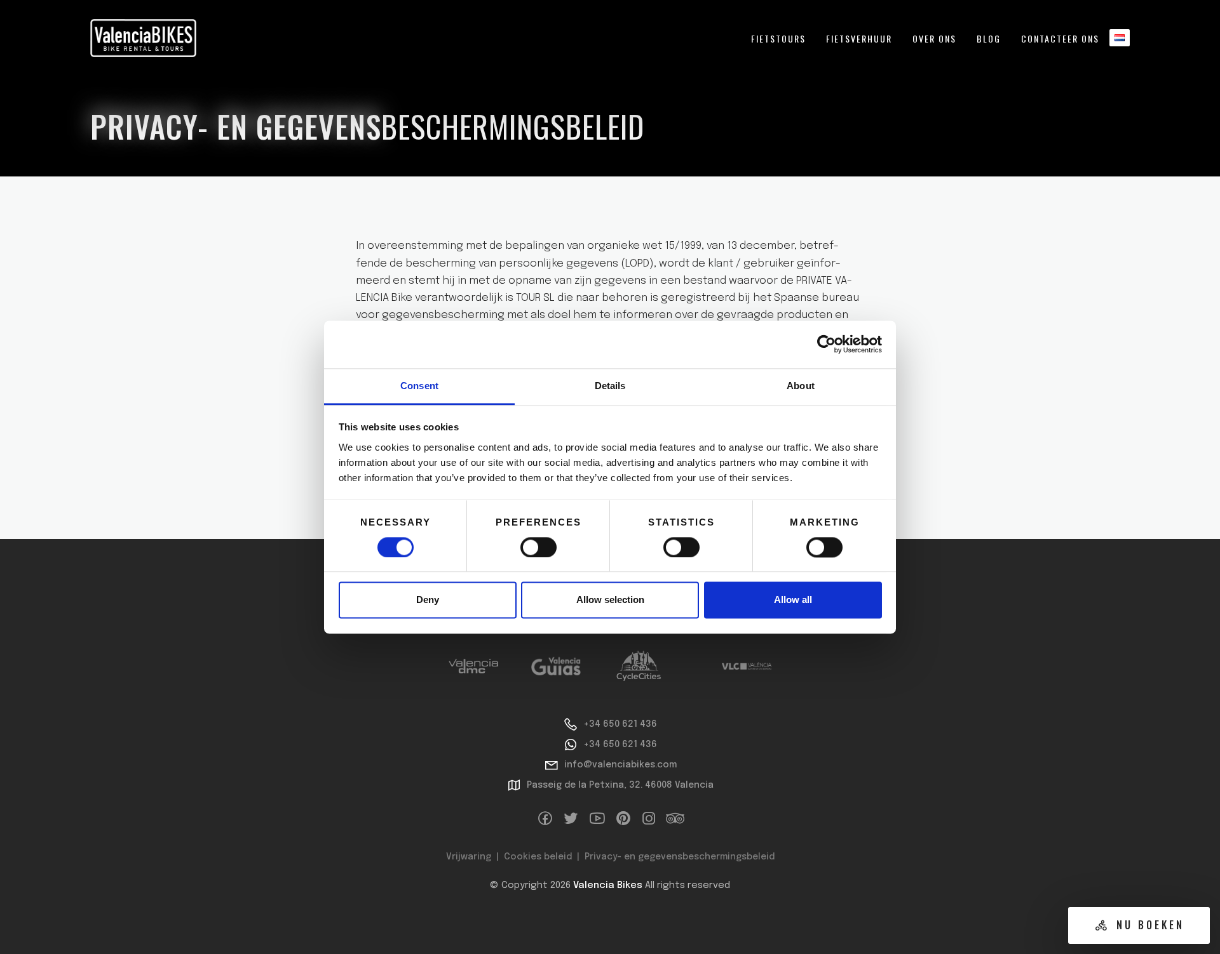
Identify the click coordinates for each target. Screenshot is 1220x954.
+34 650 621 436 (620, 724)
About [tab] (801, 385)
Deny (427, 600)
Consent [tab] (419, 385)
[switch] (538, 547)
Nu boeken (1150, 924)
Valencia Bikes (607, 885)
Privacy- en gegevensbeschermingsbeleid (680, 856)
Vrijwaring (468, 856)
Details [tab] (610, 385)
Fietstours (778, 38)
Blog (989, 38)
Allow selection (610, 600)
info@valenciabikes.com (620, 764)
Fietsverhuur (859, 38)
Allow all (793, 600)
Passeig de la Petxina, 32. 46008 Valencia (620, 785)
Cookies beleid (538, 856)
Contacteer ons (1060, 38)
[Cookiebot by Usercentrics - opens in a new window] (826, 344)
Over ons (934, 38)
